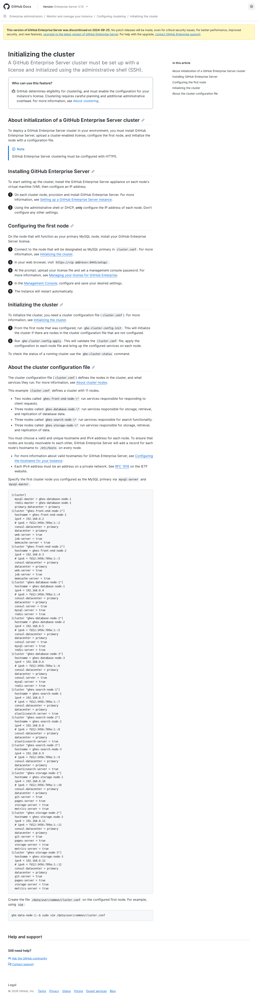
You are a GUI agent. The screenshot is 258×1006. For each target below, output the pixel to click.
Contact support (23, 964)
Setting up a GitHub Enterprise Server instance (76, 199)
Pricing (78, 991)
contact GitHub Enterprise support (177, 34)
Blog (113, 991)
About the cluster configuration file (49, 367)
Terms (42, 991)
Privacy (54, 991)
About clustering (85, 101)
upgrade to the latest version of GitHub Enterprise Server (80, 34)
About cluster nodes (91, 382)
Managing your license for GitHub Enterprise (83, 275)
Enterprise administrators (26, 16)
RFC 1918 (122, 466)
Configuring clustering (111, 16)
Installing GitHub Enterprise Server (49, 171)
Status (66, 991)
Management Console (40, 283)
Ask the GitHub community (29, 958)
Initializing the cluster (144, 16)
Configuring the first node (38, 226)
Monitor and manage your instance (70, 16)
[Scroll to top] (249, 997)
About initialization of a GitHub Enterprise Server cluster (74, 120)
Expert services (96, 991)
